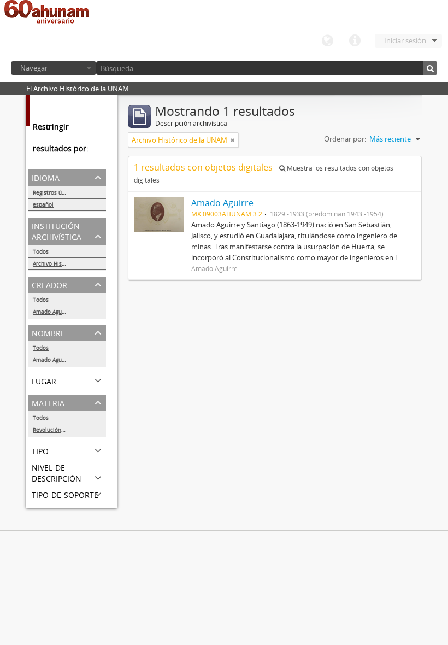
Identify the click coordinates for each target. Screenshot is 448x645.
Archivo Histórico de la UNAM (69, 263)
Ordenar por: (345, 139)
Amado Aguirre (52, 311)
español (43, 204)
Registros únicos (54, 192)
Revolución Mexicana (60, 429)
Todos (41, 251)
